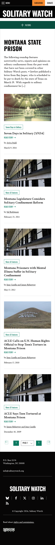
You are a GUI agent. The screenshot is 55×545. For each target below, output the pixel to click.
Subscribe (38, 2)
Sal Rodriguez (13, 211)
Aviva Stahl (12, 142)
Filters (28, 25)
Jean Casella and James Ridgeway (21, 284)
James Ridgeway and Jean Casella (21, 426)
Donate (50, 2)
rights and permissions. (24, 521)
